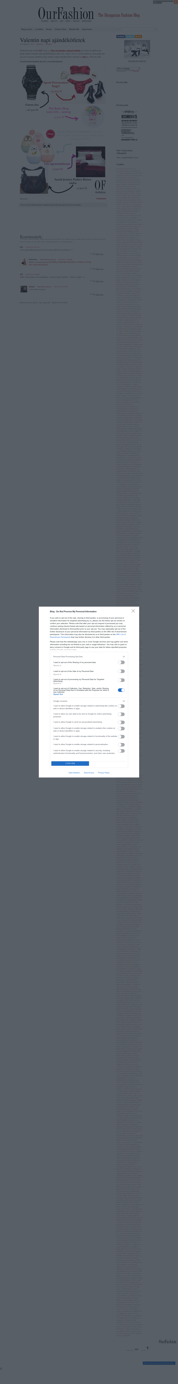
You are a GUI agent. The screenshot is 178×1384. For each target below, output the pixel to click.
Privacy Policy (103, 773)
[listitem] (89, 656)
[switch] (121, 662)
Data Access (89, 773)
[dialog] (89, 692)
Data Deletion (74, 773)
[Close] (134, 611)
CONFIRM (70, 763)
